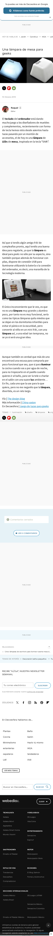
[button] (16, 107)
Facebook (23, 702)
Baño (30, 731)
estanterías (8, 748)
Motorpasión (32, 854)
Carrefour (34, 37)
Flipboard (9, 88)
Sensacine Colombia (35, 908)
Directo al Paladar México (13, 917)
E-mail (14, 88)
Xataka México (9, 895)
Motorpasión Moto (35, 858)
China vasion (29, 402)
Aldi (29, 759)
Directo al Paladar (10, 854)
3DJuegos (31, 817)
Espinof (30, 840)
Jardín (23, 37)
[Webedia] (10, 802)
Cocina (6, 736)
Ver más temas (11, 770)
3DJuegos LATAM (34, 895)
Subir (41, 801)
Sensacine (31, 835)
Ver (27, 533)
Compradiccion (9, 881)
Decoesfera (7, 877)
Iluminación (17, 412)
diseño (29, 412)
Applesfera (7, 826)
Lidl (51, 37)
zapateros (8, 754)
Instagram (29, 702)
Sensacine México (34, 904)
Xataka (6, 817)
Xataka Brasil (8, 900)
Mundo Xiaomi (9, 834)
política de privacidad (35, 692)
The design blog (16, 398)
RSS (35, 702)
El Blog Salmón (33, 872)
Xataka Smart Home (11, 830)
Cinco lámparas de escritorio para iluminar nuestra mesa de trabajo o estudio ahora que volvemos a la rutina (28, 652)
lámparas (41, 412)
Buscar (40, 787)
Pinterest (42, 702)
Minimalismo (9, 742)
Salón (30, 736)
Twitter (4, 88)
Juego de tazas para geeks (34, 406)
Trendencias (8, 872)
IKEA (44, 37)
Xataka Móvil (8, 821)
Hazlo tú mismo (35, 742)
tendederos (33, 754)
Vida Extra (31, 821)
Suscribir (43, 685)
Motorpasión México (35, 917)
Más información (41, 933)
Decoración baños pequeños (35, 659)
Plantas (6, 731)
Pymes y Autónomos (35, 877)
